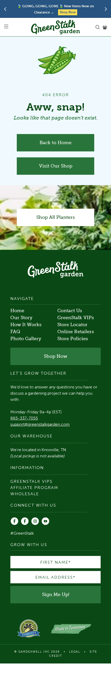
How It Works (26, 324)
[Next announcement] (106, 9)
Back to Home (55, 142)
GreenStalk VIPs (75, 317)
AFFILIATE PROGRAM (34, 487)
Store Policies (72, 338)
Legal (74, 651)
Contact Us (69, 310)
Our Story (21, 317)
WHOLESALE (24, 493)
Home (17, 310)
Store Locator (72, 324)
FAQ (15, 331)
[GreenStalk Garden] (55, 27)
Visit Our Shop (55, 166)
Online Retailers (75, 331)
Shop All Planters (55, 217)
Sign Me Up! (55, 594)
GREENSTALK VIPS (31, 481)
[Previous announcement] (5, 9)
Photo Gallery (25, 338)
